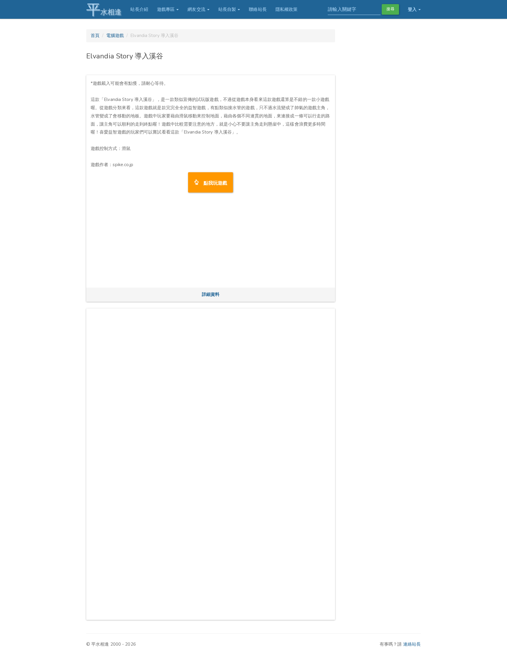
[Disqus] (211, 386)
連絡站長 (412, 644)
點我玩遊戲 (213, 182)
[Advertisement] (211, 242)
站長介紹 (139, 9)
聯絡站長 (257, 9)
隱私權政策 (287, 9)
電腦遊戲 (115, 35)
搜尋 (390, 9)
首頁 (95, 35)
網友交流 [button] (197, 9)
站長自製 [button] (227, 9)
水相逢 (103, 9)
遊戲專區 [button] (166, 9)
